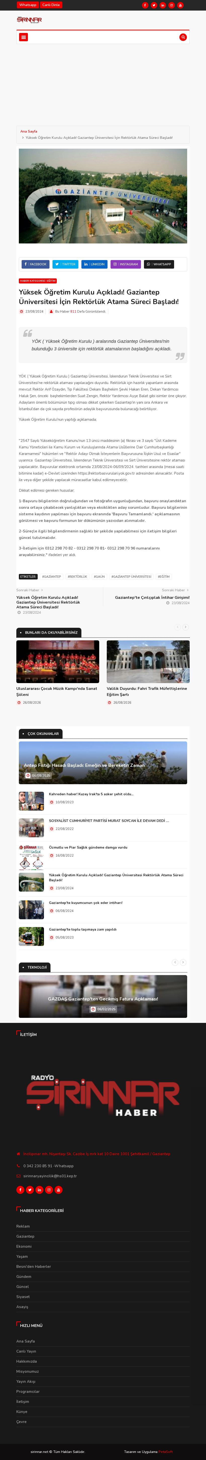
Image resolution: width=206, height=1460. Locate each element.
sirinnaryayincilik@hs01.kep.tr (50, 1176)
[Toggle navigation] (23, 37)
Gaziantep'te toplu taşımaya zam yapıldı (83, 929)
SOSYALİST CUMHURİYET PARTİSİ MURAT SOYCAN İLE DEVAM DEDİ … (109, 820)
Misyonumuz (27, 1371)
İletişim (22, 1401)
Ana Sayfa (28, 131)
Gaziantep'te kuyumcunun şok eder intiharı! (85, 902)
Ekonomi (24, 1246)
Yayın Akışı (25, 1381)
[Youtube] (180, 5)
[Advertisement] (103, 82)
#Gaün (99, 577)
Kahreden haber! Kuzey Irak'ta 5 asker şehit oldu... (91, 794)
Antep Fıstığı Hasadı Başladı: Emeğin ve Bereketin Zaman (84, 765)
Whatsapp (27, 5)
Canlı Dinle (51, 5)
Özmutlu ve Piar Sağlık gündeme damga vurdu (88, 847)
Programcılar (28, 1391)
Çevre (21, 1421)
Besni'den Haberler (33, 1266)
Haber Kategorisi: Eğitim (38, 281)
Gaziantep (25, 1236)
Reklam (23, 1226)
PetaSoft (166, 1451)
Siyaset (23, 1296)
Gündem (23, 1276)
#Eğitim (164, 577)
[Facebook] (145, 5)
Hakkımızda (26, 1361)
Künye (21, 1411)
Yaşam (22, 1256)
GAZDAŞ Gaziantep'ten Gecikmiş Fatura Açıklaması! (103, 999)
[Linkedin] (163, 5)
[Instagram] (171, 5)
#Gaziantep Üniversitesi (131, 577)
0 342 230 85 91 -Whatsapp (48, 1166)
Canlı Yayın (26, 1351)
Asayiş (22, 1306)
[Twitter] (154, 5)
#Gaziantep (51, 577)
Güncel (22, 1286)
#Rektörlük (77, 577)
